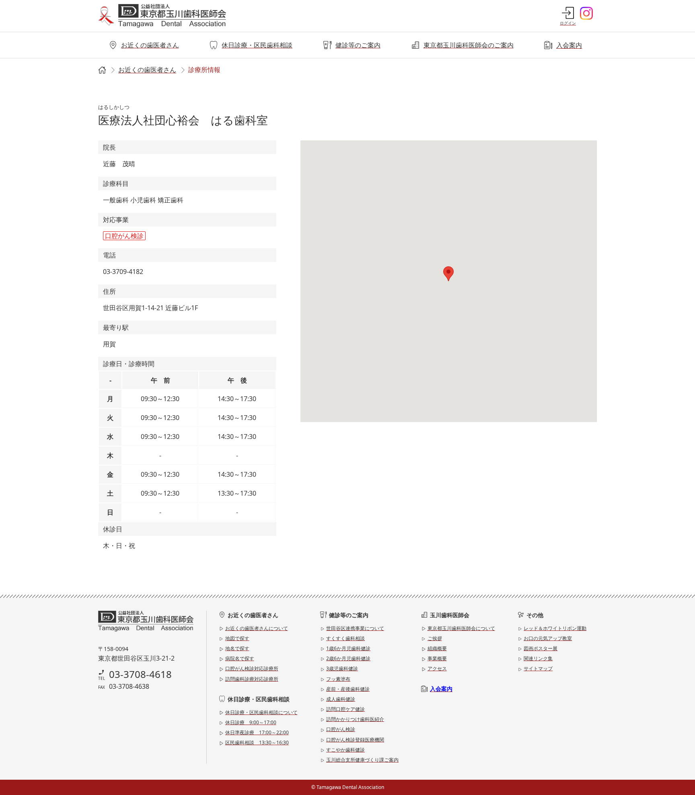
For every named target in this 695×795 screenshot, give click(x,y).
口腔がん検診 (340, 729)
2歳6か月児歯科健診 (348, 658)
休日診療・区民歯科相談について (261, 712)
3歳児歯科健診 (342, 668)
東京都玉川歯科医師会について (461, 628)
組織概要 (437, 648)
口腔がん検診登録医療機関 (355, 739)
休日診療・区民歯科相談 (257, 45)
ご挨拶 (435, 638)
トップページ (101, 70)
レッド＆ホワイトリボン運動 (555, 628)
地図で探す (237, 638)
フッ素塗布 (338, 679)
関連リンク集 (538, 658)
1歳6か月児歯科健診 (348, 648)
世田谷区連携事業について (355, 628)
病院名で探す (239, 658)
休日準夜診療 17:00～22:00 (257, 732)
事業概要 (437, 658)
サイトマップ (538, 668)
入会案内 (569, 45)
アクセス (437, 668)
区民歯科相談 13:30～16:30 (257, 742)
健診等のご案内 (357, 45)
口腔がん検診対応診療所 (251, 668)
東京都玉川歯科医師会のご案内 (469, 45)
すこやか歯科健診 (345, 749)
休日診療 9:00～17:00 (250, 722)
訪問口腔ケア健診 (345, 709)
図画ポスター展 (540, 648)
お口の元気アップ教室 (548, 638)
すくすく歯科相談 (345, 638)
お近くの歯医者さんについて (256, 628)
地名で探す (237, 648)
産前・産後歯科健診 (348, 689)
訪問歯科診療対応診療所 (251, 679)
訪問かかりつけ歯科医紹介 (355, 719)
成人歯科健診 (340, 699)
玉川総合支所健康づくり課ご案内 (362, 759)
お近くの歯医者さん (150, 45)
